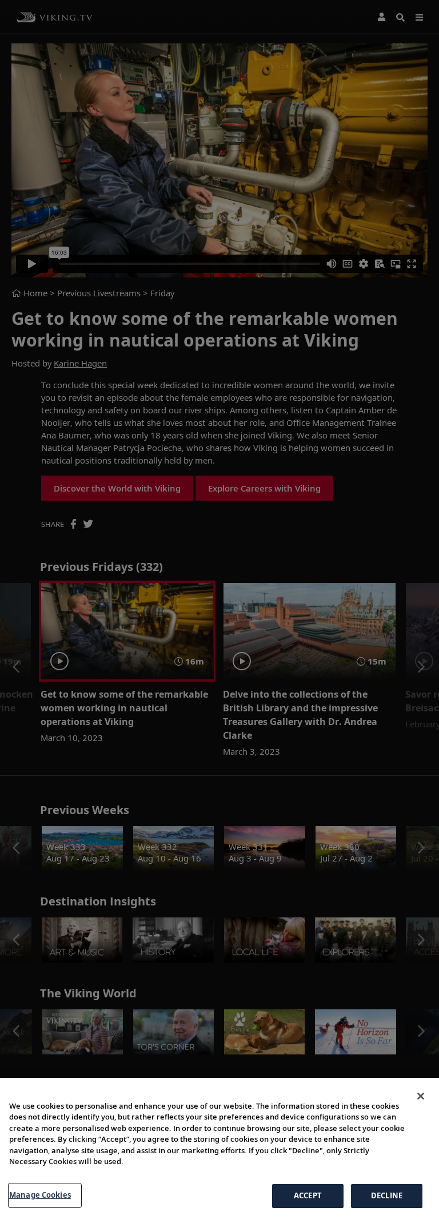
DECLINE (386, 1195)
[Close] (420, 1096)
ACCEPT (308, 1195)
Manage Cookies (40, 1195)
